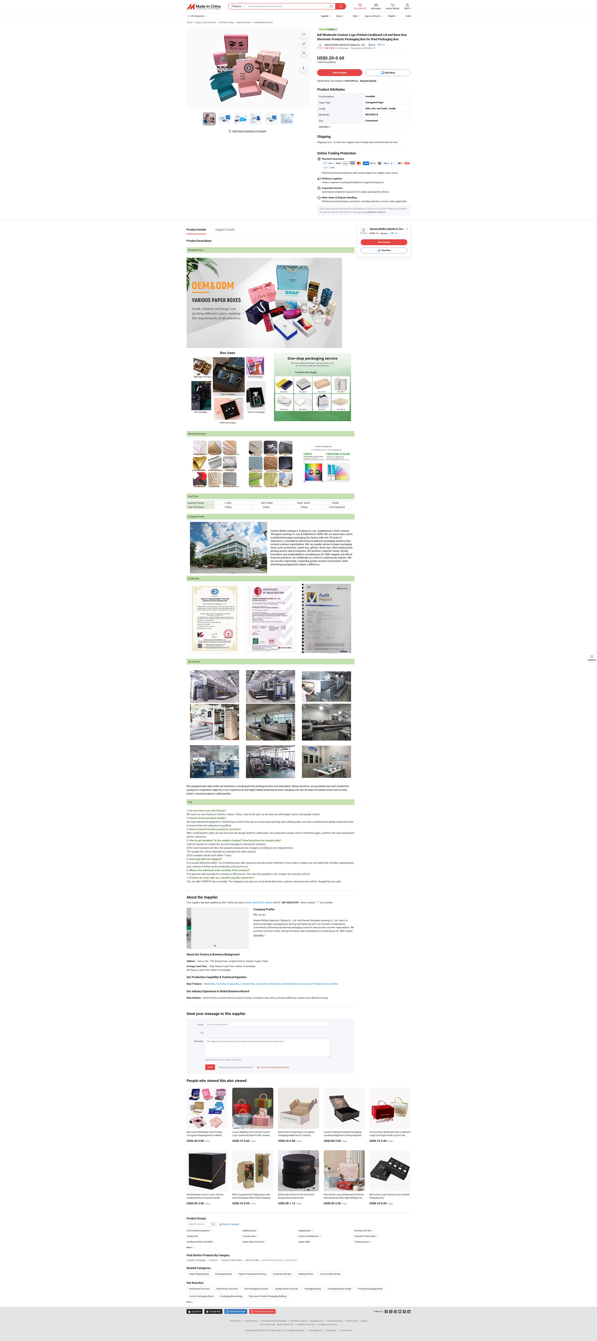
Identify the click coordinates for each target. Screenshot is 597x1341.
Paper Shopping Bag (199, 1273)
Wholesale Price (317, 1321)
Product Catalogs (230, 1224)
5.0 (374, 233)
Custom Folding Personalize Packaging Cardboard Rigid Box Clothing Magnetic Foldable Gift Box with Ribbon (343, 1135)
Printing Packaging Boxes (370, 1288)
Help (355, 15)
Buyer (339, 15)
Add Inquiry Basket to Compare (249, 131)
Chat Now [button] (389, 72)
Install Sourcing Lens (264, 1311)
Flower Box (275, 983)
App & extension (372, 15)
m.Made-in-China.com (306, 1324)
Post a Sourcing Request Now (273, 1067)
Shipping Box (304, 1230)
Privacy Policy (346, 1330)
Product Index (351, 1321)
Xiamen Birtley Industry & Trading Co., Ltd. (345, 44)
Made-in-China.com (285, 1324)
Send (210, 1067)
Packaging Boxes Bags (231, 1296)
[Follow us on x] (390, 1311)
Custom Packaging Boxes (201, 1296)
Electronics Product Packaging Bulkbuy (268, 1296)
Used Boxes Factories (199, 1288)
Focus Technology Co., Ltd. (276, 1330)
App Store (194, 1311)
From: (201, 1024)
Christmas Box (289, 983)
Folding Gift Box (305, 1273)
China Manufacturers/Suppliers (274, 1321)
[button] (331, 6)
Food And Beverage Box (198, 1230)
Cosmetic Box (247, 983)
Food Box (221, 983)
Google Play (213, 1311)
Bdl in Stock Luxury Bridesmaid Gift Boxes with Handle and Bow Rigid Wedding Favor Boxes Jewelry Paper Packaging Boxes (344, 1197)
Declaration (331, 1330)
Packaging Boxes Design (339, 1288)
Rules (408, 15)
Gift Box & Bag (226, 22)
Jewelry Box (262, 983)
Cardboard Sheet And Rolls (199, 1241)
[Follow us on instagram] (395, 1311)
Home (189, 22)
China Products (250, 1321)
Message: (199, 1041)
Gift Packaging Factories (256, 1288)
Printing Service (321, 983)
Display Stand (249, 1230)
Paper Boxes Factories (227, 1288)
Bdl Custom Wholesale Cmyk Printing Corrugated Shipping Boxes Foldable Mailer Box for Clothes (204, 1135)
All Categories (197, 15)
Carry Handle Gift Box (330, 1273)
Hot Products (235, 1321)
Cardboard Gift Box (263, 22)
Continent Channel (334, 1321)
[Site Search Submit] (340, 6)
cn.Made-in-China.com (327, 1324)
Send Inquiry (340, 72)
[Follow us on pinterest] (404, 1311)
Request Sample (368, 80)
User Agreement (315, 1330)
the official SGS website (260, 902)
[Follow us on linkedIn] (408, 1311)
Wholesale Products (298, 1321)
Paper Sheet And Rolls (253, 1241)
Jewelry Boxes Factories (286, 1288)
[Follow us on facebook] (386, 1311)
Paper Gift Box (244, 22)
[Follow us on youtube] (399, 1311)
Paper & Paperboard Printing (252, 1273)
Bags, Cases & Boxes (206, 22)
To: (202, 1032)
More (189, 1301)
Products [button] (236, 6)
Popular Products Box (365, 1236)
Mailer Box (209, 983)
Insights (364, 1321)
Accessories (305, 983)
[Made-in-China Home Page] (203, 6)
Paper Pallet (304, 1241)
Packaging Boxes (223, 1273)
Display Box (233, 983)
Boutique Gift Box (362, 1230)
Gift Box (334, 983)
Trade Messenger (236, 1311)
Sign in (407, 8)
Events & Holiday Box (308, 1236)
